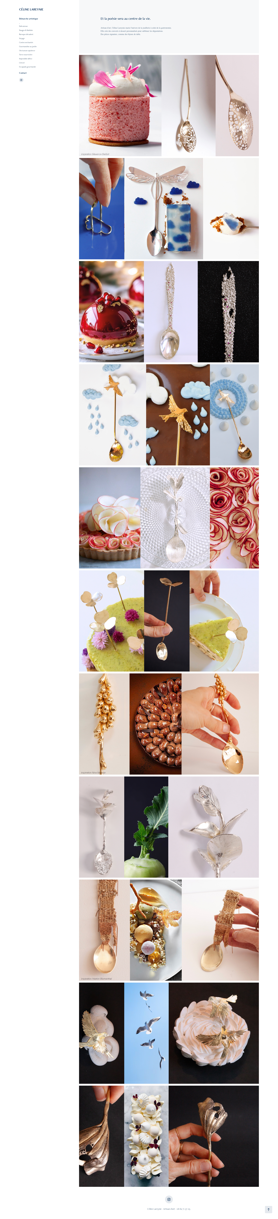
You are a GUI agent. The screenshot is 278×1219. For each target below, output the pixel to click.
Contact (23, 72)
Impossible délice (25, 58)
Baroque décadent (26, 34)
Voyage (22, 38)
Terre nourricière (25, 54)
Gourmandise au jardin (28, 46)
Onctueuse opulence (27, 50)
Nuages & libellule (26, 30)
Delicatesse (23, 26)
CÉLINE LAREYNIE (31, 9)
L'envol (21, 62)
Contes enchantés (26, 42)
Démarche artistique (28, 18)
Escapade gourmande (27, 67)
